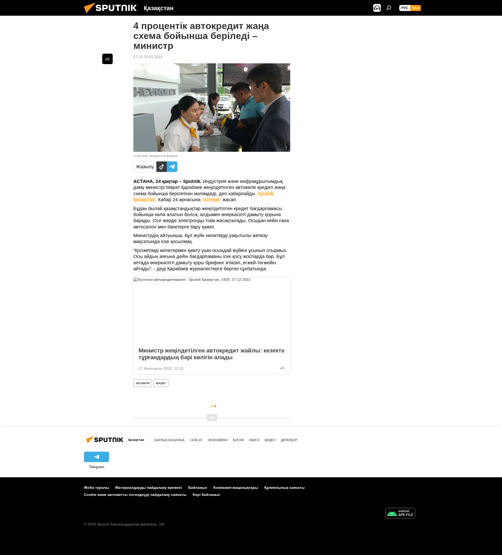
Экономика (218, 440)
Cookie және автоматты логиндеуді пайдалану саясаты (135, 494)
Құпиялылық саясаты (284, 487)
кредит (161, 383)
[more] (282, 368)
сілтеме (211, 199)
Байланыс (197, 487)
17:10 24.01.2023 (148, 57)
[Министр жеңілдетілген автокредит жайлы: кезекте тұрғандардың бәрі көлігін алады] (211, 310)
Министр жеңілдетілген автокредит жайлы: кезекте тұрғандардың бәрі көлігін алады (211, 354)
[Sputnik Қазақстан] (112, 14)
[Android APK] (400, 514)
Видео (270, 440)
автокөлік (143, 383)
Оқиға (254, 440)
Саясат (196, 440)
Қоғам (238, 440)
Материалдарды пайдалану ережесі (148, 487)
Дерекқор (289, 440)
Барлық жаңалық (169, 440)
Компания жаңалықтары (235, 487)
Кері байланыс (206, 494)
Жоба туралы (96, 487)
